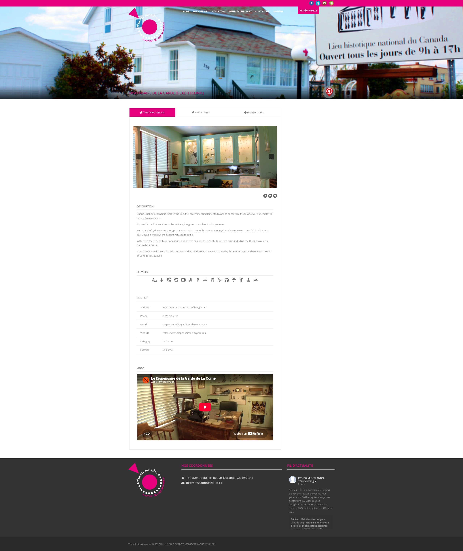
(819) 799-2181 (170, 315)
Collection (219, 11)
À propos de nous (153, 112)
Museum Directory (240, 11)
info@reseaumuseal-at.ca (204, 483)
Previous (138, 158)
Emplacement (202, 112)
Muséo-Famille (308, 10)
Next (271, 158)
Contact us (262, 11)
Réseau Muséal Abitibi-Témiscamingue (311, 479)
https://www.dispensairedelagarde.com (185, 332)
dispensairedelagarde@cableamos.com (185, 324)
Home (186, 11)
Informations (255, 112)
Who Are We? (201, 11)
